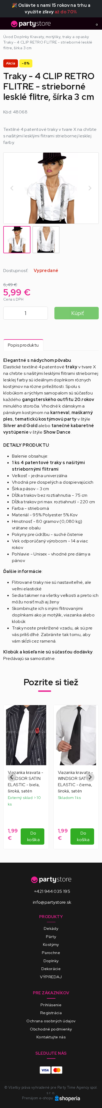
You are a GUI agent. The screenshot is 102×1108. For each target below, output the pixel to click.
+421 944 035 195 (52, 891)
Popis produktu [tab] (23, 345)
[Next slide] (89, 188)
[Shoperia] (67, 1098)
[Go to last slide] (12, 188)
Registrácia (51, 1012)
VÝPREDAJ (51, 976)
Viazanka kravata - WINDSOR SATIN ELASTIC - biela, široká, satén (25, 782)
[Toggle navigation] (6, 25)
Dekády (51, 928)
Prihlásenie (51, 1004)
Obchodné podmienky (51, 1029)
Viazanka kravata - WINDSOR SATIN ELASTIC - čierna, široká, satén (75, 782)
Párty (51, 936)
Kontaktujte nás (51, 1036)
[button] (16, 239)
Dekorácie (51, 968)
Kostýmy (51, 944)
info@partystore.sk (52, 902)
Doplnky (51, 960)
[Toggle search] (84, 24)
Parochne (51, 952)
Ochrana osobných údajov (50, 1020)
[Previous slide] (12, 777)
